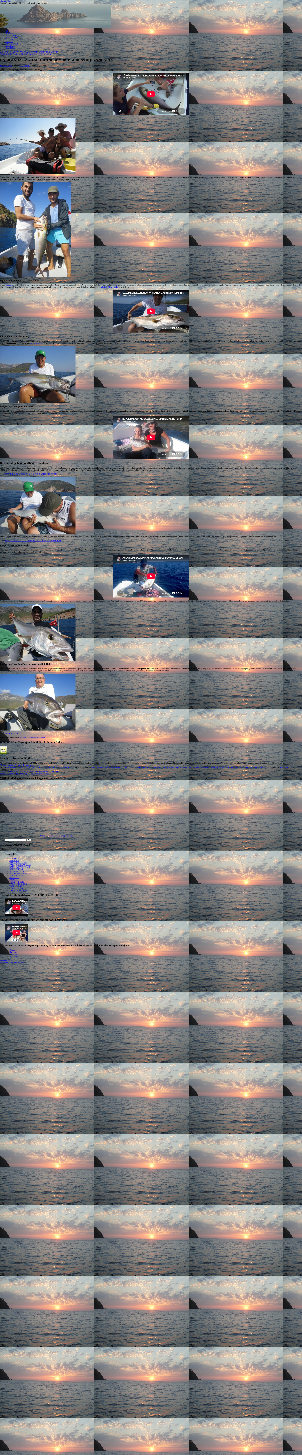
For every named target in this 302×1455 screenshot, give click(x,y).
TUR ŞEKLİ (10, 46)
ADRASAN (9, 33)
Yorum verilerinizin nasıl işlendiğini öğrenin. (56, 836)
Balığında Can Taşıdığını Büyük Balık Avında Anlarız (154, 767)
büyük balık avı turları (110, 287)
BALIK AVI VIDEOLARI (45, 767)
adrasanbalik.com (6, 1)
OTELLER (9, 42)
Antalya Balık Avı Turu (124, 767)
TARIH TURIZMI (16, 886)
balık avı (9, 285)
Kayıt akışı (13, 952)
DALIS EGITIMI (16, 869)
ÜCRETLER (10, 48)
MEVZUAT (14, 878)
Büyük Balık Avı (215, 767)
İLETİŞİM (9, 40)
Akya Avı (95, 767)
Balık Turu (204, 767)
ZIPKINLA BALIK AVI (18, 890)
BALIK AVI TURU (12, 733)
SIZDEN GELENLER (18, 884)
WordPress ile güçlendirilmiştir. (11, 962)
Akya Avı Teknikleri (107, 767)
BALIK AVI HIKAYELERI (20, 865)
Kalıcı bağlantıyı (286, 767)
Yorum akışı (13, 954)
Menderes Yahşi (6, 66)
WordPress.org (14, 956)
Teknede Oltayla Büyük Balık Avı (254, 767)
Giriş (6, 31)
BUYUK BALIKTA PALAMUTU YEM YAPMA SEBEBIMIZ (25, 54)
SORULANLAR (11, 44)
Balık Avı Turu (193, 767)
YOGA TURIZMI (16, 888)
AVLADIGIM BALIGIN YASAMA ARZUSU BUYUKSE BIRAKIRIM (33, 541)
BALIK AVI (11, 767)
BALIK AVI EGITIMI (25, 767)
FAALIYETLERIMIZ (13, 35)
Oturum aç (13, 950)
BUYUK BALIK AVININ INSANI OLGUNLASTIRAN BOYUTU (31, 474)
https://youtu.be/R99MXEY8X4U (33, 737)
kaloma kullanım (36, 343)
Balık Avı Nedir (181, 767)
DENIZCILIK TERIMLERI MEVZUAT (25, 873)
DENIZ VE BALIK (17, 871)
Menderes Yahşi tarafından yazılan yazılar (16, 765)
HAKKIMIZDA (11, 37)
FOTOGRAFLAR (63, 767)
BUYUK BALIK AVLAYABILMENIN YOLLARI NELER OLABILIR (29, 52)
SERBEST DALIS (16, 882)
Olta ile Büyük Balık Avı (231, 767)
